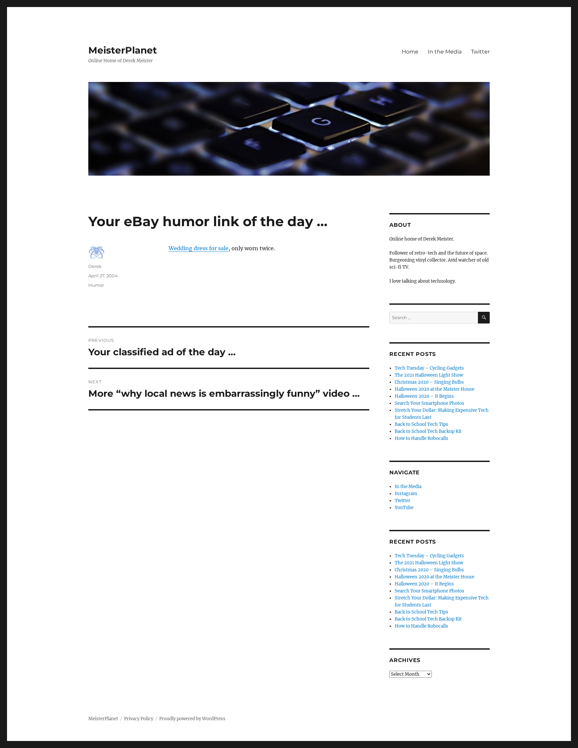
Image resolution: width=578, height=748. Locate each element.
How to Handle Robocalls (421, 438)
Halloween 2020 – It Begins (424, 396)
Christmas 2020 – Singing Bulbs (429, 382)
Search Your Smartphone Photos (429, 403)
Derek (95, 266)
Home (410, 52)
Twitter (480, 52)
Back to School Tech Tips (421, 424)
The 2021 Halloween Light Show (429, 375)
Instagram (406, 493)
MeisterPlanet (122, 50)
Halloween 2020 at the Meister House (434, 389)
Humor (96, 285)
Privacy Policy (138, 719)
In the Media (445, 52)
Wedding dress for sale (198, 248)
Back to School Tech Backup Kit (428, 431)
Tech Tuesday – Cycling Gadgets (429, 368)
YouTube (404, 507)
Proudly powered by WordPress (192, 719)
